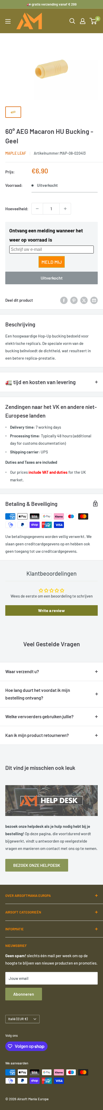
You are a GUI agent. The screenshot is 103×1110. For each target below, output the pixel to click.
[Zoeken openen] (72, 21)
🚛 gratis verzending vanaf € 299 (52, 4)
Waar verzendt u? (22, 671)
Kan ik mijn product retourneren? (37, 735)
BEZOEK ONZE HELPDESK (36, 865)
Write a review (51, 610)
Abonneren (23, 993)
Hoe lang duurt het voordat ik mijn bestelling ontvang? (37, 694)
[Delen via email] (94, 300)
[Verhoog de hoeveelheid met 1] (65, 208)
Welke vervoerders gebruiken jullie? (39, 716)
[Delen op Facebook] (64, 300)
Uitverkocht (52, 277)
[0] (93, 21)
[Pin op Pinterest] (74, 300)
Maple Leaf (15, 153)
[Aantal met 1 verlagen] (37, 208)
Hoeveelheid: (16, 208)
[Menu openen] (8, 21)
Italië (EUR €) (18, 1019)
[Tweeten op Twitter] (84, 300)
